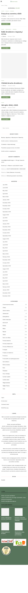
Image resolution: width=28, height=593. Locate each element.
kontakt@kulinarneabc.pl (10, 501)
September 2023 (7, 266)
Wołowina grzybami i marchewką (14, 175)
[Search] (26, 1)
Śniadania (15, 370)
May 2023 (5, 278)
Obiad (15, 334)
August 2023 (6, 269)
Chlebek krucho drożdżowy (11, 83)
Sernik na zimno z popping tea (8, 151)
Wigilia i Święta (15, 385)
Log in (2, 397)
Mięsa (15, 328)
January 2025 (6, 223)
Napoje (15, 331)
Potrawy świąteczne (15, 343)
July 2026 (5, 184)
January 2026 (6, 199)
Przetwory (15, 355)
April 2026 (5, 193)
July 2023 (5, 272)
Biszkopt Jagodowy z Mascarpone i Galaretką (12, 137)
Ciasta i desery (15, 310)
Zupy (15, 388)
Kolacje (15, 325)
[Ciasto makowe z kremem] (5, 526)
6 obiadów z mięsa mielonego (8, 144)
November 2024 (6, 229)
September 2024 (7, 235)
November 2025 (6, 205)
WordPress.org (4, 408)
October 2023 (6, 263)
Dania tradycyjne (15, 319)
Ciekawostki (15, 313)
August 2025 (6, 214)
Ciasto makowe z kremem (5, 532)
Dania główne (15, 316)
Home (2, 5)
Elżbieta (4, 16)
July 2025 (5, 217)
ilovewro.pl (3, 165)
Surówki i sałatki (15, 376)
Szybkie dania (15, 379)
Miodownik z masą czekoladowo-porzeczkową (19, 533)
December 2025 (6, 202)
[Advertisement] (14, 579)
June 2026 (5, 187)
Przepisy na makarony (15, 352)
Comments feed (5, 404)
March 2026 (5, 196)
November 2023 (6, 259)
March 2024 (6, 254)
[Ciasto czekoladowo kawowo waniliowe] (5, 512)
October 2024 (6, 232)
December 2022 (6, 293)
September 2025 (7, 211)
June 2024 (5, 244)
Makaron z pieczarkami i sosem (15, 165)
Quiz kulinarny (15, 361)
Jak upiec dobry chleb (9, 105)
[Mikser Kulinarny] (6, 546)
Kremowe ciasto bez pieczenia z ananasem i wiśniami (21, 519)
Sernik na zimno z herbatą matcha (9, 141)
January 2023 (6, 290)
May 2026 (5, 190)
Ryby (15, 367)
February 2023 (6, 287)
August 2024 (6, 238)
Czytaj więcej (5, 23)
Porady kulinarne (15, 340)
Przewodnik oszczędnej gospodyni (15, 358)
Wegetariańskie (15, 382)
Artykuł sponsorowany (15, 304)
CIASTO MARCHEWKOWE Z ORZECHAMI (16, 169)
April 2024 (5, 250)
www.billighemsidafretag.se (7, 160)
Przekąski (15, 349)
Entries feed (4, 401)
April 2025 (5, 220)
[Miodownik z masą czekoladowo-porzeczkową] (19, 526)
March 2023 (5, 284)
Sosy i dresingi (15, 373)
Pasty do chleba (15, 337)
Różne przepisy (15, 364)
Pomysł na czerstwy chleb (11, 14)
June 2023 (5, 275)
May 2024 (5, 248)
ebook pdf (15, 322)
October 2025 (6, 208)
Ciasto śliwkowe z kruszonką (13, 172)
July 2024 (5, 241)
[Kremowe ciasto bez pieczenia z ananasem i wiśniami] (19, 512)
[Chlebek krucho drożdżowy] (14, 65)
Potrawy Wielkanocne (15, 346)
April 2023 (5, 281)
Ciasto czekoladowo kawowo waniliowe (6, 518)
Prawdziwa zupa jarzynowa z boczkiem (10, 147)
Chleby (15, 307)
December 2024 (6, 226)
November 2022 (6, 296)
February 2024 (6, 257)
